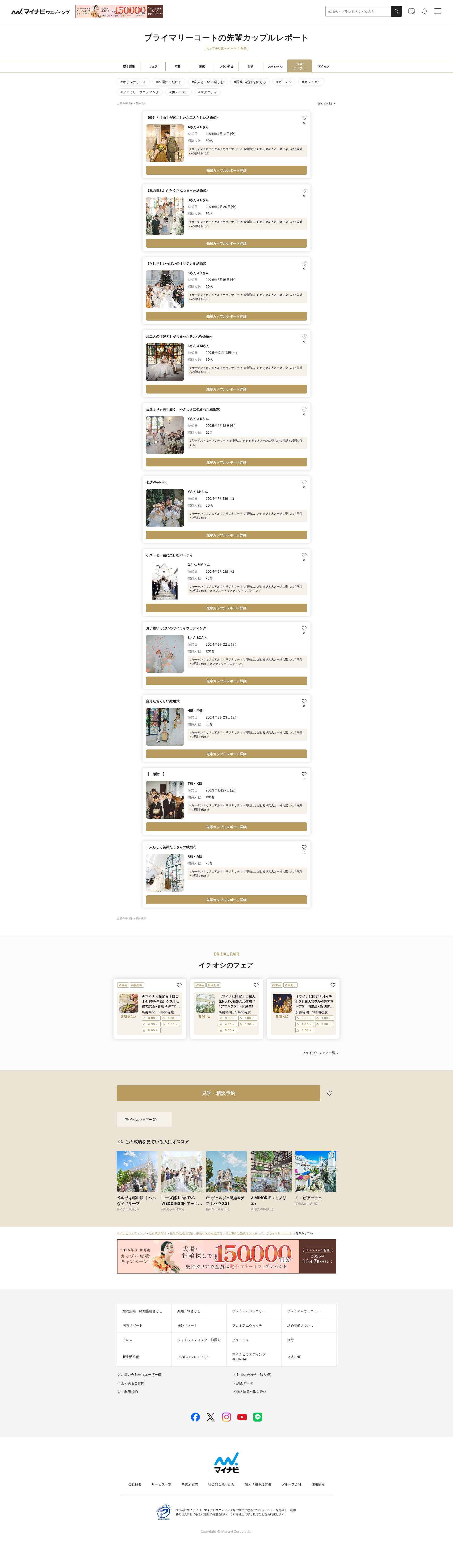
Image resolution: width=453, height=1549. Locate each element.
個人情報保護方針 (258, 1484)
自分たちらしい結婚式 (163, 701)
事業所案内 (189, 1484)
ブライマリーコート (279, 1233)
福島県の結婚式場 (181, 1233)
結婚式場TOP (157, 1233)
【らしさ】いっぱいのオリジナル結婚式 (176, 263)
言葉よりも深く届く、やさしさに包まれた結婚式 (183, 409)
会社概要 (135, 1484)
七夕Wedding (157, 482)
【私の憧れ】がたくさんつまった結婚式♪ (177, 190)
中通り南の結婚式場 (209, 1233)
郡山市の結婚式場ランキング (244, 1233)
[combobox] (358, 11)
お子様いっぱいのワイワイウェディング (176, 628)
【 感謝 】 (156, 774)
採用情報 (318, 1484)
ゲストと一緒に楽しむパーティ (169, 555)
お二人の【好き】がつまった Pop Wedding (179, 336)
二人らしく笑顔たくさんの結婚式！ (173, 847)
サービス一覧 (161, 1484)
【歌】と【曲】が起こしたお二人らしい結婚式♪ (182, 117)
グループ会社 (291, 1484)
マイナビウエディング (131, 1233)
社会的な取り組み (221, 1484)
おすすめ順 (325, 103)
